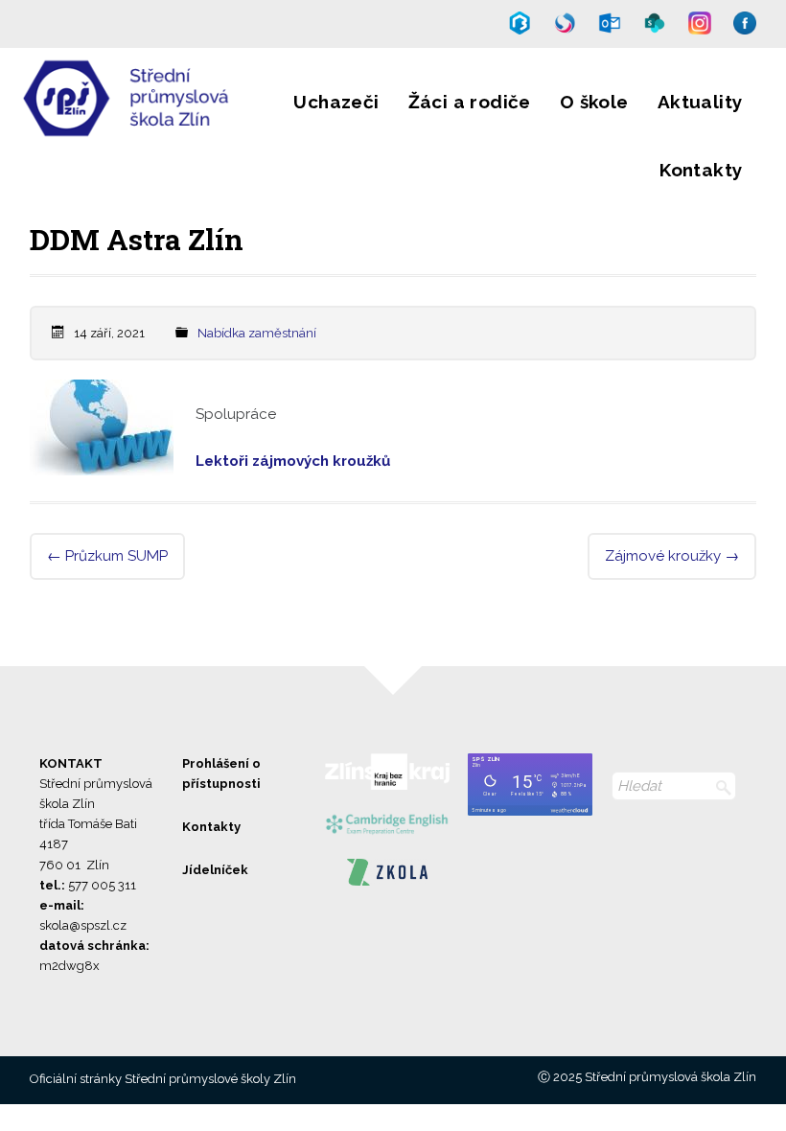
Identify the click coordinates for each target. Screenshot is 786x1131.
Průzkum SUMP (107, 556)
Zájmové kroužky (672, 556)
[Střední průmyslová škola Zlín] (127, 123)
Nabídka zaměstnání (256, 333)
